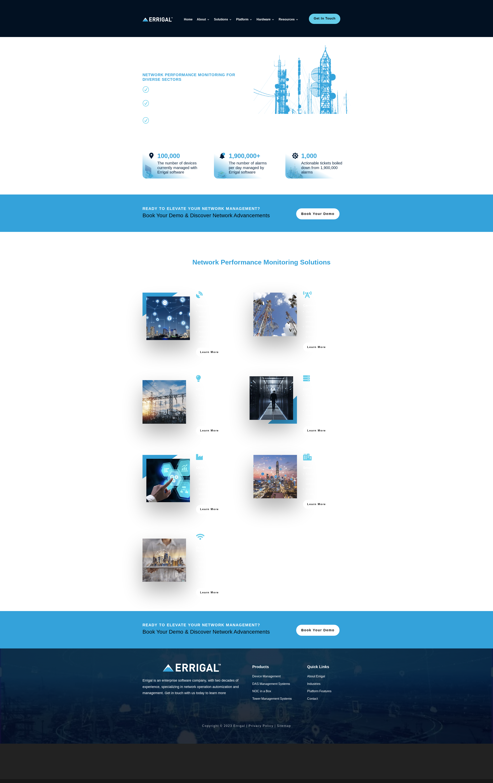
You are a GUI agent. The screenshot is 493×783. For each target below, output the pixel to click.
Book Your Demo (318, 214)
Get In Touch (324, 18)
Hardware (264, 19)
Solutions (221, 19)
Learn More (209, 352)
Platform (242, 19)
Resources (287, 19)
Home (188, 19)
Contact (312, 698)
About (201, 19)
